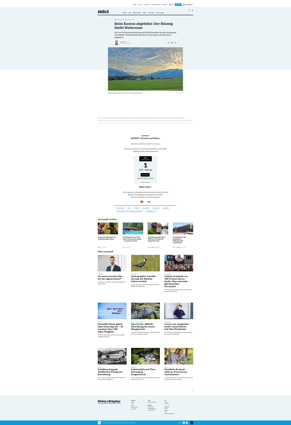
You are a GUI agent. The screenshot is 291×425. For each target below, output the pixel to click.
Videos (144, 12)
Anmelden (156, 144)
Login (172, 4)
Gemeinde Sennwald (150, 211)
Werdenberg (150, 407)
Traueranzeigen (160, 12)
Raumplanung (120, 208)
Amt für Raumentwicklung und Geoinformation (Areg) (129, 211)
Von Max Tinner (123, 42)
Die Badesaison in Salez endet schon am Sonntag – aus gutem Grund (132, 239)
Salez (124, 247)
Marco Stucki (156, 208)
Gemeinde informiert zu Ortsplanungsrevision (107, 238)
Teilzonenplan (145, 208)
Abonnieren (178, 4)
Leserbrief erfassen (156, 4)
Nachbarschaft (151, 410)
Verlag (165, 408)
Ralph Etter (166, 208)
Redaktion (164, 4)
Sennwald (125, 19)
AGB (165, 412)
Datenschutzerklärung (169, 413)
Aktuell (125, 12)
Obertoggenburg (152, 408)
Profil (149, 400)
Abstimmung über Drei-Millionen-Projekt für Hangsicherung (157, 239)
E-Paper (135, 4)
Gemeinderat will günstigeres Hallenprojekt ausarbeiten (179, 240)
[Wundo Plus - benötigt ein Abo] (115, 19)
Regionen (150, 405)
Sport (129, 12)
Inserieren (147, 4)
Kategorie (133, 400)
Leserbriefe (151, 12)
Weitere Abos (145, 187)
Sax (148, 247)
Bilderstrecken (137, 12)
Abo (165, 400)
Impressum (121, 422)
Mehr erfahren (146, 182)
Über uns (140, 4)
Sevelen (99, 247)
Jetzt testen (145, 175)
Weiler (129, 208)
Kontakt (166, 410)
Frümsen (120, 19)
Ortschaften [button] (188, 4)
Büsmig (136, 208)
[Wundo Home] (103, 11)
